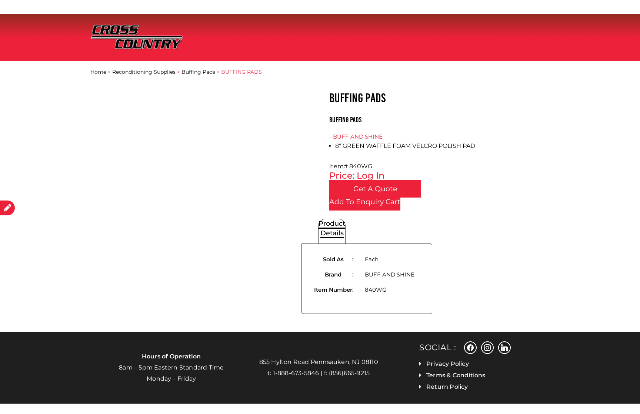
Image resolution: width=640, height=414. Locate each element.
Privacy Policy (447, 363)
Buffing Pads (198, 72)
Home (98, 72)
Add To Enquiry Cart (364, 202)
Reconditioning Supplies (144, 72)
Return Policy (447, 386)
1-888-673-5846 (296, 373)
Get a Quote (375, 189)
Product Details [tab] (332, 228)
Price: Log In (356, 175)
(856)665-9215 (349, 373)
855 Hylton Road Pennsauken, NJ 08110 (318, 361)
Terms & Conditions (456, 375)
